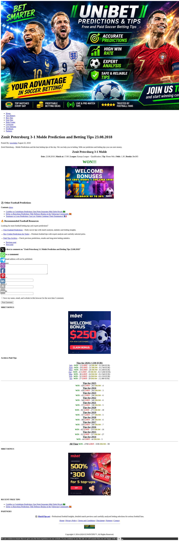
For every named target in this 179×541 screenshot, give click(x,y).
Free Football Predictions (13, 230)
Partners (9, 131)
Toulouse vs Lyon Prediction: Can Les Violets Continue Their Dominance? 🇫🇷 (36, 216)
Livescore (9, 124)
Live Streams (11, 127)
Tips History (10, 116)
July (70, 365)
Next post (9, 244)
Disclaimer (100, 521)
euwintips (13, 143)
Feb (70, 376)
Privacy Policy (71, 521)
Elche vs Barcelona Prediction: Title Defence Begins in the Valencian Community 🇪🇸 (38, 214)
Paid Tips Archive (10, 238)
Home (8, 113)
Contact (117, 521)
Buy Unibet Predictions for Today (16, 234)
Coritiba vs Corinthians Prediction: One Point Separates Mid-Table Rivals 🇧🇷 (35, 212)
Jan (71, 378)
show (11, 207)
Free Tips (9, 120)
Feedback (9, 129)
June (71, 368)
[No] (122, 539)
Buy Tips (9, 118)
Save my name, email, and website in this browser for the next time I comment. (33, 298)
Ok (119, 539)
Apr (70, 372)
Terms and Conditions (86, 521)
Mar (70, 374)
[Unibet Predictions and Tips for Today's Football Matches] (89, 55)
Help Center (10, 122)
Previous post (11, 242)
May (71, 370)
